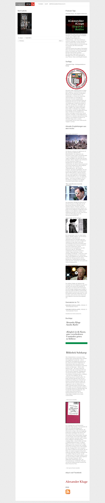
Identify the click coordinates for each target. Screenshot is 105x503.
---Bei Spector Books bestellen (73, 468)
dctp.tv (21, 37)
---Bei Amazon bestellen (71, 399)
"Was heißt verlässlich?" (72, 134)
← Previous (21, 40)
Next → (61, 40)
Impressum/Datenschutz (57, 4)
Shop (46, 4)
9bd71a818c (22, 11)
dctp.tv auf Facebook (73, 473)
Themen (40, 4)
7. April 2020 (28, 37)
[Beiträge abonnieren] (68, 490)
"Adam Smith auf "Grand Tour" (73, 218)
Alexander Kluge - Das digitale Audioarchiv (76, 13)
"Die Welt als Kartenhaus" (72, 265)
